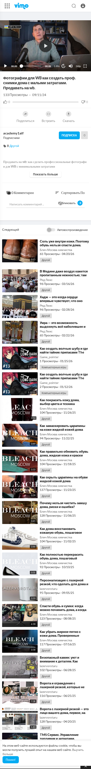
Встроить (48, 121)
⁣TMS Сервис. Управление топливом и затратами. (59, 736)
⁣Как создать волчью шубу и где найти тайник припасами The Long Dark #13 (64, 352)
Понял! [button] (11, 759)
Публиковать (67, 203)
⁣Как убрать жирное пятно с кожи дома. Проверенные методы (60, 635)
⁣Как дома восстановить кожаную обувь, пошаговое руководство (61, 532)
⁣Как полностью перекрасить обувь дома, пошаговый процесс (61, 558)
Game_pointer (49, 357)
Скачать (69, 121)
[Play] (5, 66)
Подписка (69, 135)
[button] (83, 6)
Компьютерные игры (54, 367)
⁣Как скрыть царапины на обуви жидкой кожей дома (64, 479)
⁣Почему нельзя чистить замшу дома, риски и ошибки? (63, 505)
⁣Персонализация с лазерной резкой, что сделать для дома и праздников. (64, 584)
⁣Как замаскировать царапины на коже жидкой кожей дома (62, 427)
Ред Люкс (46, 280)
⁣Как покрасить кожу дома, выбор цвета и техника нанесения (59, 403)
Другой (14, 146)
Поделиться (25, 121)
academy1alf (13, 133)
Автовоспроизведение (72, 230)
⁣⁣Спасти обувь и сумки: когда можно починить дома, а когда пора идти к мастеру (63, 609)
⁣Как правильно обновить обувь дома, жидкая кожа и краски (64, 453)
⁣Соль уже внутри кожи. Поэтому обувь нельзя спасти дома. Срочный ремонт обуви (64, 245)
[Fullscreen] (85, 66)
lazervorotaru (48, 588)
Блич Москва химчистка (56, 250)
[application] (45, 45)
